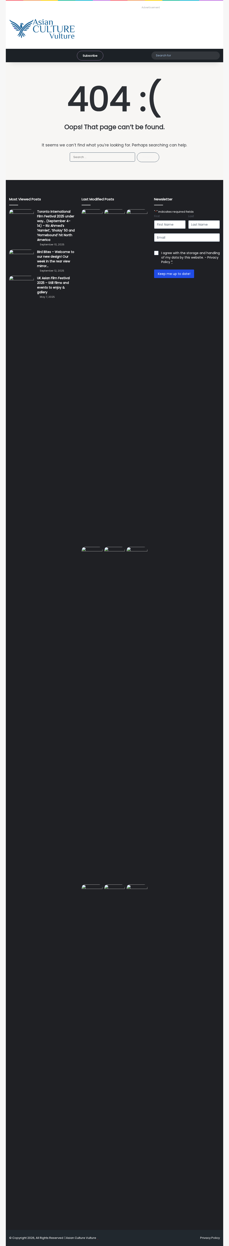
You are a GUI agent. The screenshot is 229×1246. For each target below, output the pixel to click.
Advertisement (151, 7)
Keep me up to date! (174, 274)
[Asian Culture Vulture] (42, 29)
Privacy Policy (210, 1238)
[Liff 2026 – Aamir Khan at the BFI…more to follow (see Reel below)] (92, 891)
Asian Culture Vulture (81, 1238)
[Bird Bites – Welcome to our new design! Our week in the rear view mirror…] (21, 258)
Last (191, 216)
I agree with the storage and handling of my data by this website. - (190, 257)
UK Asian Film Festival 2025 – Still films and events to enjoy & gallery (53, 285)
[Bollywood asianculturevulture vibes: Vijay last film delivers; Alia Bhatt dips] (114, 553)
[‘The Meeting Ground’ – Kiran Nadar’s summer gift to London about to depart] (137, 377)
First (157, 216)
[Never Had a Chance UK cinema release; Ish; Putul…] (92, 715)
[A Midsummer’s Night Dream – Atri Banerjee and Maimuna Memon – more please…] (114, 890)
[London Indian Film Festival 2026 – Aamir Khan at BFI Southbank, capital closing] (137, 1052)
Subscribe (90, 56)
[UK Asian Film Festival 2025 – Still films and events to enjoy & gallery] (21, 284)
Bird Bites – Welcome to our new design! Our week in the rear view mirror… (55, 259)
